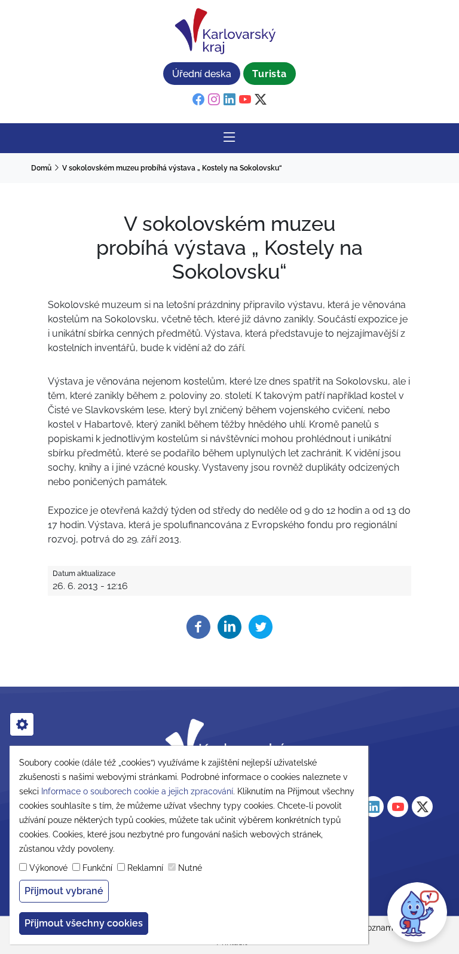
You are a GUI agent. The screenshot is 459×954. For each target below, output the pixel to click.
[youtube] (245, 100)
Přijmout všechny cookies (84, 923)
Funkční (97, 868)
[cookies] (22, 724)
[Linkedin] (229, 626)
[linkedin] (229, 100)
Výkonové (48, 868)
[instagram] (214, 100)
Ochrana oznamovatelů (376, 927)
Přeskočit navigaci (42, 8)
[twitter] (260, 100)
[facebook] (198, 100)
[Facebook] (198, 626)
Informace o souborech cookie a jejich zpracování (137, 791)
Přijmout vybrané (64, 891)
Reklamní (145, 868)
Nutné (190, 868)
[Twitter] (261, 626)
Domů (41, 168)
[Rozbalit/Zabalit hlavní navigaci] (229, 138)
